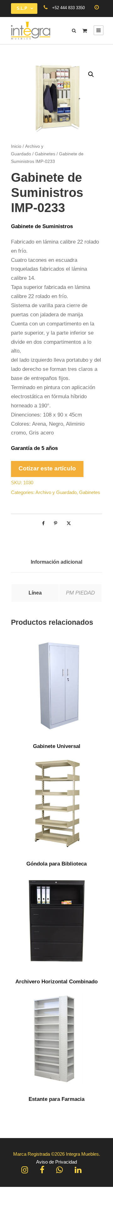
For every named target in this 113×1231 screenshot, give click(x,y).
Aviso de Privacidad (56, 1162)
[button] (91, 74)
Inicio (16, 146)
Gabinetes (45, 153)
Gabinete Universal (56, 746)
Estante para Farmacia (56, 1099)
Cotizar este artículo (47, 468)
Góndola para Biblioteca (56, 864)
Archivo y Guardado (56, 492)
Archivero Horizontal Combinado (56, 982)
